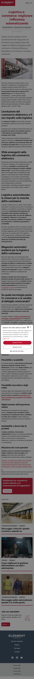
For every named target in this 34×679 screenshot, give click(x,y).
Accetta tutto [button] (17, 342)
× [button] (30, 327)
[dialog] (17, 339)
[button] (17, 351)
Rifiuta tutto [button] (17, 347)
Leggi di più (6, 338)
